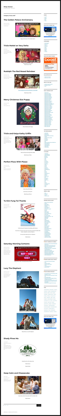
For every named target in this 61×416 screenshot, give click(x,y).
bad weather (51, 289)
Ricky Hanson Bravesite (48, 96)
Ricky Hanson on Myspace (48, 107)
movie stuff (45, 300)
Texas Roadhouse (47, 145)
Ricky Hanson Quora (47, 116)
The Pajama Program (48, 85)
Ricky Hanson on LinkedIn (48, 106)
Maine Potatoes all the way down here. (50, 245)
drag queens (8, 140)
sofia (4, 105)
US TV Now (46, 184)
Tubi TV (46, 182)
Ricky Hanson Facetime (48, 99)
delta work (7, 51)
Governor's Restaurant (48, 213)
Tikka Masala (46, 146)
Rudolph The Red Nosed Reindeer (19, 71)
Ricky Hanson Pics (47, 113)
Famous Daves (47, 211)
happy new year (50, 294)
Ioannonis (46, 140)
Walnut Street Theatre (48, 237)
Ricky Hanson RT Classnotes (49, 117)
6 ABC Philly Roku (47, 154)
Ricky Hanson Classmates (48, 97)
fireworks (45, 292)
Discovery (46, 161)
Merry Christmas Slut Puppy (17, 100)
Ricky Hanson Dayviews (48, 98)
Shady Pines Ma (11, 338)
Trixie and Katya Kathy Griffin (17, 133)
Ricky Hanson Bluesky (48, 95)
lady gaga (48, 297)
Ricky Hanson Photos (48, 111)
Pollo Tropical (47, 227)
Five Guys (46, 138)
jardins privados (47, 267)
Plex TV (46, 171)
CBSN (45, 158)
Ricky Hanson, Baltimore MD (49, 253)
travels (46, 50)
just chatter (8, 343)
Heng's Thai (46, 214)
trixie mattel (5, 53)
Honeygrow (46, 139)
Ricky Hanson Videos (48, 77)
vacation (55, 311)
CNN (45, 159)
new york (45, 302)
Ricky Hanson (8, 6)
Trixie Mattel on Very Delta (16, 45)
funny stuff (5, 24)
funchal (54, 292)
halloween (45, 294)
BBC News (46, 156)
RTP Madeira (46, 178)
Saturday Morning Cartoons (16, 244)
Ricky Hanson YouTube (48, 124)
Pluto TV (46, 172)
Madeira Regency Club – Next (49, 216)
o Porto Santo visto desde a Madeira (50, 261)
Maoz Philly (46, 218)
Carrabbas (46, 206)
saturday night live (51, 308)
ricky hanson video (9, 52)
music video (55, 300)
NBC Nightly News (47, 169)
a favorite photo (46, 289)
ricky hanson (8, 252)
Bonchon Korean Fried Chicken (49, 135)
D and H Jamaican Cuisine (48, 137)
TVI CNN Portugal (47, 183)
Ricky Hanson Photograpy (48, 110)
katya (10, 141)
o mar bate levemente (48, 266)
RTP (45, 177)
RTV (45, 19)
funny (4, 141)
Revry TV (46, 175)
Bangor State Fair (47, 205)
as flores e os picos (47, 263)
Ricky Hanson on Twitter (48, 108)
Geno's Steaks (47, 212)
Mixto (45, 219)
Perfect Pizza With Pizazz (15, 162)
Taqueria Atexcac (47, 144)
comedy (5, 51)
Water (45, 86)
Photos (46, 18)
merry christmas (9, 77)
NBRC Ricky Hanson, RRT (48, 250)
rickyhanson (5, 254)
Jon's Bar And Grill (47, 215)
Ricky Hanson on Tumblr (50, 241)
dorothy (5, 345)
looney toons (8, 250)
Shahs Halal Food (47, 143)
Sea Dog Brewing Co (47, 230)
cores (45, 262)
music (45, 47)
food (51, 292)
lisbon (54, 297)
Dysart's (46, 210)
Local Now (46, 167)
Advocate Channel (47, 155)
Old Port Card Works (47, 222)
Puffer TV (46, 174)
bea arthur (5, 168)
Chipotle (46, 136)
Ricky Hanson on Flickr (48, 105)
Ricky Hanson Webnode (48, 121)
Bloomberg (46, 157)
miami (9, 345)
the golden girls (6, 25)
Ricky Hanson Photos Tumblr (49, 112)
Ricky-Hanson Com (47, 125)
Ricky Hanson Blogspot (48, 94)
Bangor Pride (46, 204)
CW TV (45, 160)
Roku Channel (47, 176)
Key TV (46, 166)
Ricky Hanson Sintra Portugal (49, 252)
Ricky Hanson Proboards (48, 115)
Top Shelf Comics (47, 235)
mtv (48, 300)
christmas (5, 77)
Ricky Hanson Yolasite (48, 123)
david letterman (53, 291)
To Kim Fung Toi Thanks (15, 201)
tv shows (8, 24)
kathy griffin (7, 141)
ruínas (45, 265)
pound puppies (6, 251)
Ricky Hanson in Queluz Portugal (49, 251)
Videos (46, 20)
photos (53, 302)
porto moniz (46, 303)
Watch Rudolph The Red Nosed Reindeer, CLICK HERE (27, 90)
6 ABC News (46, 153)
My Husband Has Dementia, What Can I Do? (51, 280)
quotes (8, 166)
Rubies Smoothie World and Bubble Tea (50, 142)
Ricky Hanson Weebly (48, 122)
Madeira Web (46, 217)
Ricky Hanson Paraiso (48, 109)
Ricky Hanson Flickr (47, 100)
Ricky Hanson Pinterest (48, 114)
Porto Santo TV (47, 229)
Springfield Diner (47, 232)
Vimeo (45, 185)
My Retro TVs (46, 168)
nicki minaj (49, 302)
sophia (7, 348)
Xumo (45, 186)
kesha (45, 297)
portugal (50, 303)
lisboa (51, 297)
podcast (8, 50)
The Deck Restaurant (48, 233)
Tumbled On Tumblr (47, 236)
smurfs (9, 254)
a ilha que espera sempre (48, 264)
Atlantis (46, 203)
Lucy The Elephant (12, 268)
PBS (45, 170)
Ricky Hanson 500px (48, 93)
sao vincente (46, 308)
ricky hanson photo (51, 305)
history (55, 294)
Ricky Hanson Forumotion (48, 101)
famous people (6, 138)
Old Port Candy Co (47, 221)
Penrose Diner (47, 226)
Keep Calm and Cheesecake (17, 373)
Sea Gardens (46, 231)
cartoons (5, 249)
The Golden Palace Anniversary (18, 20)
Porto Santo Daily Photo (48, 228)
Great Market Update (48, 277)
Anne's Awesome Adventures (49, 202)
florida (7, 345)
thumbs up (51, 311)
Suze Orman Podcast (50, 271)
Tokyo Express (47, 147)
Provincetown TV (47, 173)
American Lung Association (48, 84)
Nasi (45, 141)
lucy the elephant (6, 274)
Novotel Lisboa (47, 220)
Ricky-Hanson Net (47, 126)
